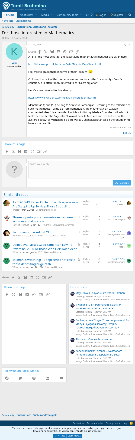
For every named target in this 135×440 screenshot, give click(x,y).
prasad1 (16, 209)
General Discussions (46, 209)
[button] (36, 15)
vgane (122, 246)
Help (125, 423)
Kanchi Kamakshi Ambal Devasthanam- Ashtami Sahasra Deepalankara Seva (99, 352)
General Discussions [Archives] (59, 224)
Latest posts (78, 287)
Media (45, 15)
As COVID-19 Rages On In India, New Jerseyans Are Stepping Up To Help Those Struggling (45, 204)
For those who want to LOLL (31, 232)
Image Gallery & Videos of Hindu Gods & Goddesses (103, 299)
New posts (7, 20)
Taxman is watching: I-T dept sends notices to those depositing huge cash (43, 262)
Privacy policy (113, 423)
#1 (130, 44)
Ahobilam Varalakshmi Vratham (95, 339)
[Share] (125, 45)
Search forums (23, 20)
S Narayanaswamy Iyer (115, 236)
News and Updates (53, 252)
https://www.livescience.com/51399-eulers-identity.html (62, 97)
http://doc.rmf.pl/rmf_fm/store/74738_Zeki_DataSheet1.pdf (64, 64)
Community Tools (67, 15)
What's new (26, 15)
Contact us (78, 423)
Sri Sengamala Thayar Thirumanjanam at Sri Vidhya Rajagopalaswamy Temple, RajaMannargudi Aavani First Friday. (102, 323)
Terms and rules (95, 423)
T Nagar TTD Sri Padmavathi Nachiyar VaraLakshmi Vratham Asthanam (98, 306)
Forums (9, 15)
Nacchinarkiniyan (20, 224)
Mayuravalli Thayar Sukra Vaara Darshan (100, 293)
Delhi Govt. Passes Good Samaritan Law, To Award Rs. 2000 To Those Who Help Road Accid (44, 247)
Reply (128, 133)
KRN (7, 38)
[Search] (129, 15)
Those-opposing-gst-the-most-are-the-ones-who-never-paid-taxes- (42, 219)
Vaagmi (16, 235)
